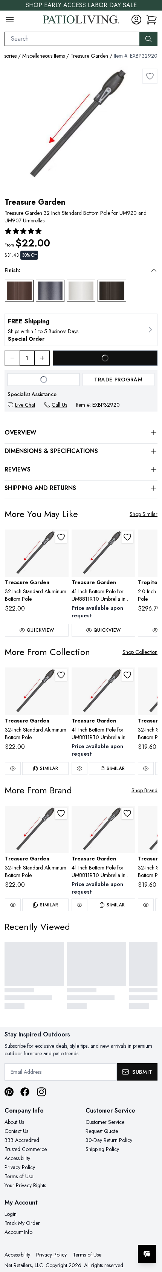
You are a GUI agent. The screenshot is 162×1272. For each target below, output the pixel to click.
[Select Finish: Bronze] (19, 291)
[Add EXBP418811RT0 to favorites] (127, 537)
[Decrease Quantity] (12, 358)
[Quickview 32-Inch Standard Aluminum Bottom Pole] (13, 768)
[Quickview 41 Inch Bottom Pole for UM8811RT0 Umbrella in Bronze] (79, 768)
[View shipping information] (81, 330)
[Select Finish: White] (81, 291)
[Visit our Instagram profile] (41, 1092)
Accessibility (17, 1158)
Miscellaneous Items (43, 56)
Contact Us (16, 1131)
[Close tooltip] (150, 1231)
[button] (76, 270)
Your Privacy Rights (25, 1185)
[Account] (136, 20)
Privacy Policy (20, 1167)
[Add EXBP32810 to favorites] (61, 537)
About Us (14, 1122)
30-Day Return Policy (109, 1140)
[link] (151, 20)
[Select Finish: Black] (112, 291)
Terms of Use (19, 1176)
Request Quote (102, 1131)
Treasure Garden (89, 56)
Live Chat (25, 405)
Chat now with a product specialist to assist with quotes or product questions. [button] (105, 1234)
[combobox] (72, 39)
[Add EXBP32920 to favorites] (149, 76)
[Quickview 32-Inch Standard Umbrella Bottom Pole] (146, 768)
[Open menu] (10, 19)
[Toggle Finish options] (153, 270)
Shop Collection (139, 652)
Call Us (59, 405)
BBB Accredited (22, 1140)
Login (11, 1214)
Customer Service (105, 1122)
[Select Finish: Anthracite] (50, 291)
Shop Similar (143, 514)
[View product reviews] (23, 231)
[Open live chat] (147, 1254)
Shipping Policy (102, 1149)
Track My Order (22, 1223)
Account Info (18, 1232)
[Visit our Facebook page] (25, 1092)
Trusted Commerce (26, 1149)
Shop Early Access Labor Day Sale (81, 5)
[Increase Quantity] (42, 358)
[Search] (148, 39)
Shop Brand (144, 790)
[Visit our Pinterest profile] (9, 1091)
